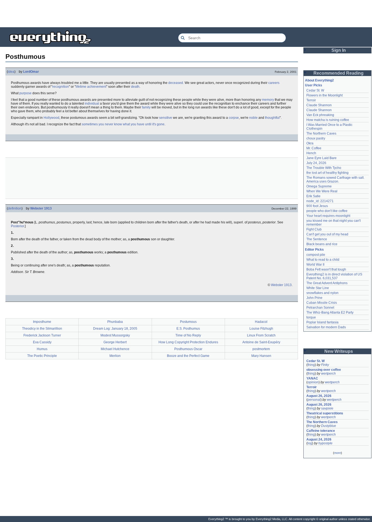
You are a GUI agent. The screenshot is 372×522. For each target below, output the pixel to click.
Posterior (17, 226)
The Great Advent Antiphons (326, 283)
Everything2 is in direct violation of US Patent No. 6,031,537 (334, 276)
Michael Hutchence (115, 349)
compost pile (315, 255)
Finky (325, 365)
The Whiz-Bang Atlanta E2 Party (329, 312)
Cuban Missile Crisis (321, 303)
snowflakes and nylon (322, 293)
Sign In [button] (338, 50)
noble (253, 118)
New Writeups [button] (338, 351)
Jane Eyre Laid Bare (321, 158)
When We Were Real (321, 191)
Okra (309, 143)
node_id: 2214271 (320, 201)
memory (268, 100)
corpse (234, 118)
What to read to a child (322, 260)
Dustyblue (328, 426)
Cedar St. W (315, 90)
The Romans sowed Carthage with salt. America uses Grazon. (335, 179)
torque (311, 317)
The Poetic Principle (42, 356)
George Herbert (115, 342)
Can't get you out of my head (327, 234)
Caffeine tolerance (320, 431)
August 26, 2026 (318, 396)
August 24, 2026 (318, 439)
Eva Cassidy (42, 342)
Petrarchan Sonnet (320, 307)
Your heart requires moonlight (328, 216)
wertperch (328, 373)
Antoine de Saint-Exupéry (261, 342)
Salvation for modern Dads (326, 327)
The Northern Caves (321, 133)
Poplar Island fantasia (322, 322)
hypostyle (325, 443)
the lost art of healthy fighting (327, 173)
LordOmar (31, 72)
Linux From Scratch (261, 335)
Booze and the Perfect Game (188, 356)
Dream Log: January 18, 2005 (115, 328)
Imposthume (42, 322)
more (337, 452)
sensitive (165, 118)
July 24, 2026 (316, 163)
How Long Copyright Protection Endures (188, 342)
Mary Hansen (261, 356)
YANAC (312, 378)
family (146, 107)
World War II (315, 264)
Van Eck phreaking (320, 115)
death (135, 87)
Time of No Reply (188, 335)
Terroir (311, 100)
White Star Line (317, 288)
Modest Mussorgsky (115, 335)
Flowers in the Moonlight (324, 95)
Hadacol (261, 322)
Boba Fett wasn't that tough (326, 269)
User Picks (313, 85)
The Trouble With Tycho (323, 168)
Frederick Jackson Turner (42, 335)
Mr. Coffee (313, 148)
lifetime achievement (91, 87)
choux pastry (315, 138)
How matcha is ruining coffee (327, 120)
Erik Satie (313, 196)
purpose (25, 93)
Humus (42, 349)
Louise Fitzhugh (261, 328)
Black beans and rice (321, 244)
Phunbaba (115, 322)
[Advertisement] (186, 13)
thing (311, 365)
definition (15, 208)
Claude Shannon (319, 105)
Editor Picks (314, 249)
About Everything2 (319, 80)
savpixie (327, 408)
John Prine (314, 298)
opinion (313, 382)
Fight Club (314, 229)
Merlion (115, 356)
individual (92, 103)
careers (273, 83)
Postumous (188, 322)
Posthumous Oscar (188, 349)
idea (11, 72)
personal (314, 400)
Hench (311, 153)
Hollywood (51, 118)
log (309, 443)
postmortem (261, 349)
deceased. (176, 83)
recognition (60, 87)
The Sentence (316, 239)
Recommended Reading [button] (338, 73)
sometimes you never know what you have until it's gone (123, 124)
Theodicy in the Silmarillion (42, 328)
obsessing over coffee (323, 370)
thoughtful (272, 118)
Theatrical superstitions (324, 413)
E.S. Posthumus (188, 328)
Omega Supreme (319, 186)
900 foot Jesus (317, 206)
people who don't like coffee (326, 211)
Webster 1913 (41, 208)
